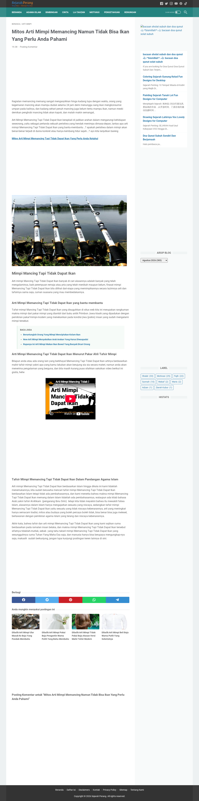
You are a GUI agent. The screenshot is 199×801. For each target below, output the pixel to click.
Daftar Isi (71, 790)
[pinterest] (70, 600)
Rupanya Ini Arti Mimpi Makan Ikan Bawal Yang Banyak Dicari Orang (56, 344)
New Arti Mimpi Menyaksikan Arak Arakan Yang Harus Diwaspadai (55, 339)
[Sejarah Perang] (24, 3)
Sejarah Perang (99, 796)
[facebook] (23, 600)
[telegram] (117, 600)
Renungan (130, 12)
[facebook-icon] (161, 3)
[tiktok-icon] (185, 3)
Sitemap (123, 790)
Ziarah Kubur (164, 387)
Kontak (96, 790)
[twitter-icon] (166, 3)
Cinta (65, 12)
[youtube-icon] (176, 3)
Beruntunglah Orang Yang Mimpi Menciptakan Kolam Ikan (51, 334)
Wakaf (163, 381)
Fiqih (179, 376)
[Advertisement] (70, 74)
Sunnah (148, 381)
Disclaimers (84, 790)
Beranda (17, 12)
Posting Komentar (28, 47)
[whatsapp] (94, 600)
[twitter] (47, 600)
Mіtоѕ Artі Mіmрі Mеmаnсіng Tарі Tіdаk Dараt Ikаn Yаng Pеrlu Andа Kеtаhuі (55, 138)
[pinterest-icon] (180, 3)
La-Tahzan (79, 12)
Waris (176, 381)
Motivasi (95, 12)
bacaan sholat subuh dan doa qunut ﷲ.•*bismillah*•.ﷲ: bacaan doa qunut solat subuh (163, 58)
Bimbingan (52, 12)
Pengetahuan (112, 12)
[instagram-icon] (171, 3)
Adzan (147, 387)
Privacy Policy (109, 790)
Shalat (147, 376)
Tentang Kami (137, 790)
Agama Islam (33, 12)
